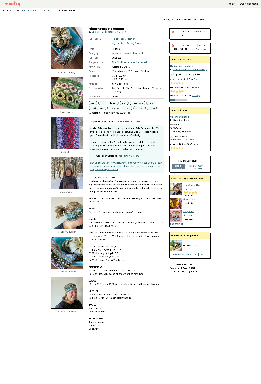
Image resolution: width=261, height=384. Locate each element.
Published (93, 57)
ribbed (127, 108)
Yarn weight (95, 67)
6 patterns (201, 49)
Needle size (95, 75)
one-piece (114, 108)
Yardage (93, 83)
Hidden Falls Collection (34, 10)
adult (93, 103)
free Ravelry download (129, 121)
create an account (249, 3)
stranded (139, 108)
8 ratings (196, 96)
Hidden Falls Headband (182, 66)
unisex (152, 108)
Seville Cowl (189, 199)
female (113, 103)
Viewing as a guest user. (184, 19)
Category (93, 53)
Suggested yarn (97, 62)
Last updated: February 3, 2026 (184, 271)
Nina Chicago (196, 165)
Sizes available (96, 88)
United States (196, 169)
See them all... (177, 224)
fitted (124, 103)
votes (197, 79)
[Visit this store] (178, 167)
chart (102, 103)
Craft (91, 49)
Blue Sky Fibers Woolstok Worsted (129, 62)
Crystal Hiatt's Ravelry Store (126, 43)
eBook (202, 45)
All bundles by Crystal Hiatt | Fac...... (188, 254)
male (150, 103)
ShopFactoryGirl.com (128, 155)
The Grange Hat (191, 185)
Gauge (92, 71)
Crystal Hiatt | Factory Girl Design (109, 32)
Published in (95, 38)
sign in (232, 3)
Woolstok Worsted (179, 117)
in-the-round (137, 103)
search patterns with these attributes (110, 112)
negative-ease (97, 108)
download (200, 31)
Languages (94, 96)
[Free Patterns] (176, 250)
